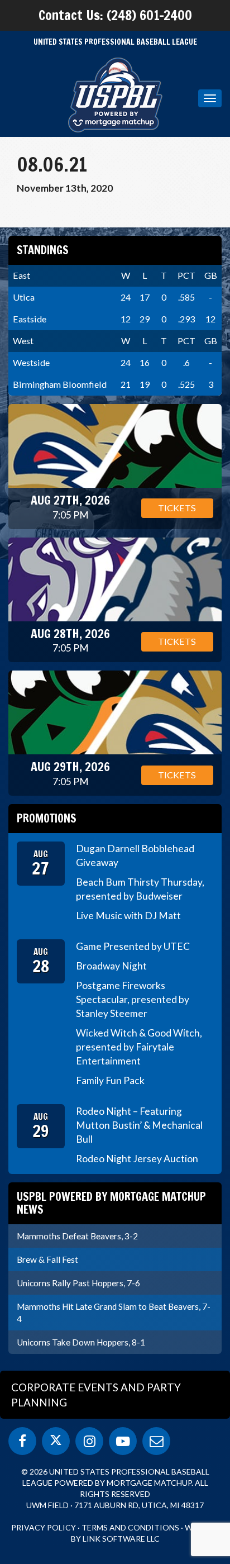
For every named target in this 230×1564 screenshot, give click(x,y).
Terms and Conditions (130, 1527)
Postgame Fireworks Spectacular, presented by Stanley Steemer (132, 999)
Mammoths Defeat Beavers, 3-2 (77, 1236)
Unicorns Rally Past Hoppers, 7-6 (78, 1283)
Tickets (177, 507)
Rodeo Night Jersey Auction (137, 1158)
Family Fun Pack (110, 1080)
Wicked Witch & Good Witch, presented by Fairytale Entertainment (139, 1047)
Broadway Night (111, 966)
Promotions (46, 818)
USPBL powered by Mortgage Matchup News (111, 1203)
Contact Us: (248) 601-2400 (115, 15)
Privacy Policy (43, 1527)
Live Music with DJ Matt (128, 915)
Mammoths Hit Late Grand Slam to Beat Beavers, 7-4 (113, 1312)
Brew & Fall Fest (47, 1259)
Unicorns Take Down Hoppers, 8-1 (81, 1342)
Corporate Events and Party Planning (96, 1395)
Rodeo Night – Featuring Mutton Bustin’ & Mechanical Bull (139, 1125)
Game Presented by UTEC (133, 946)
